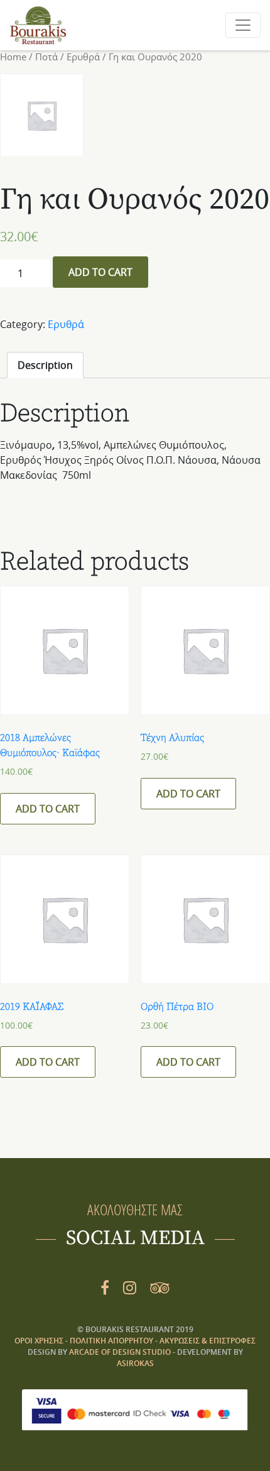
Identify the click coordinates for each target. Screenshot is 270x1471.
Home (13, 57)
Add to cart (100, 272)
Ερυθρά (83, 57)
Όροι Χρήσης (39, 1340)
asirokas (135, 1363)
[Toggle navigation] (243, 25)
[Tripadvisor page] (160, 1287)
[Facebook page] (104, 1287)
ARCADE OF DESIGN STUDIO (120, 1352)
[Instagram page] (129, 1287)
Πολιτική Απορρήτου (112, 1340)
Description (45, 365)
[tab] (45, 365)
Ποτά (46, 57)
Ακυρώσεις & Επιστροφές (207, 1340)
